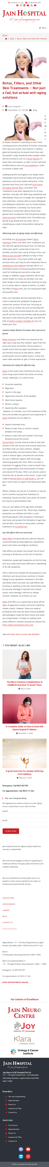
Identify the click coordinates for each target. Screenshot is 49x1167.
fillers (24, 634)
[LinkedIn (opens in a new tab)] (24, 5)
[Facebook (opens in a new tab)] (17, 5)
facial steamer (33, 158)
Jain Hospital (14, 106)
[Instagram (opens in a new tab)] (21, 5)
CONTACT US (7, 922)
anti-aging (11, 634)
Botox (4, 371)
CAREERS (5, 910)
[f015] (6, 38)
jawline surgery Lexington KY (21, 321)
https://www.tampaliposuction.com (17, 625)
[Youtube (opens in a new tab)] (28, 5)
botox (22, 275)
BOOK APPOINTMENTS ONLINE (15, 982)
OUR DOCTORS (8, 898)
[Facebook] (21, 1149)
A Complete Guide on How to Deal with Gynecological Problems (24, 728)
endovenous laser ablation (14, 265)
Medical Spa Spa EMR (11, 255)
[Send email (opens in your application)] (34, 5)
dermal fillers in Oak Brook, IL (23, 478)
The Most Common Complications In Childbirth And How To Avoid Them (24, 683)
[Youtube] (28, 1149)
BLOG (4, 916)
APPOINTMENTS (8, 904)
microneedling (30, 165)
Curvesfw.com (21, 526)
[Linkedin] (21, 1156)
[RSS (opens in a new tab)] (31, 5)
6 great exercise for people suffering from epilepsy (24, 772)
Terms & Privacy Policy (9, 929)
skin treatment (34, 634)
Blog (35, 110)
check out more (9, 217)
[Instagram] (28, 1156)
